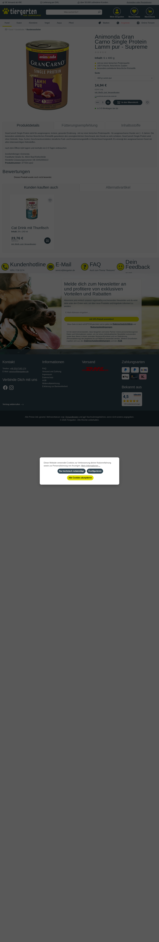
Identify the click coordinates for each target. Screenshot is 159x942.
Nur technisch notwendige (71, 471)
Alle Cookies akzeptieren (80, 478)
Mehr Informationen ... (90, 466)
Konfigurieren (94, 471)
